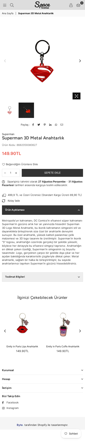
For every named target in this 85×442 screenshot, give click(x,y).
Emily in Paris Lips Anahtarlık (22, 346)
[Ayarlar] (71, 5)
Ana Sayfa (7, 13)
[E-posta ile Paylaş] (61, 124)
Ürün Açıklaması (15, 209)
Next (80, 61)
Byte (20, 424)
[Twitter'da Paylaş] (39, 124)
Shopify (42, 424)
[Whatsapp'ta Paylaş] (56, 124)
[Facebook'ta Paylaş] (33, 124)
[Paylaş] (50, 124)
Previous (5, 61)
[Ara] (11, 5)
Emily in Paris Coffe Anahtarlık (62, 346)
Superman (8, 134)
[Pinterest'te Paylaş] (44, 124)
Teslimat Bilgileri (15, 276)
